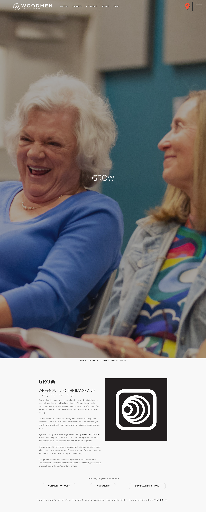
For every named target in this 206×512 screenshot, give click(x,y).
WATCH (64, 6)
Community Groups (91, 434)
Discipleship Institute (147, 486)
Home (83, 360)
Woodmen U (103, 486)
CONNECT (91, 6)
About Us (93, 360)
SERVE (105, 6)
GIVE (116, 6)
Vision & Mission (109, 360)
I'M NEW (77, 6)
